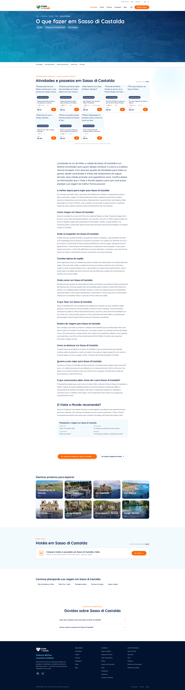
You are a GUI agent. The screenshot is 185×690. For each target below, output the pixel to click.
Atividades (93, 7)
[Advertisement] (92, 43)
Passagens (117, 7)
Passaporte (104, 671)
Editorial (137, 1)
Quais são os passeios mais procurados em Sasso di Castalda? (92, 620)
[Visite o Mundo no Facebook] (43, 673)
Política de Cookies (133, 668)
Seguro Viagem (106, 651)
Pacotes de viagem (97, 584)
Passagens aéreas (81, 584)
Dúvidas (82, 64)
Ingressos (104, 674)
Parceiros (130, 654)
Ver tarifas (137, 553)
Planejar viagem (142, 7)
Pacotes (109, 7)
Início (37, 16)
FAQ (132, 1)
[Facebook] (148, 2)
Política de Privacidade (135, 664)
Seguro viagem (113, 584)
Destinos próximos (63, 64)
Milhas (103, 661)
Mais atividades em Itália (46, 584)
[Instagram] (145, 2)
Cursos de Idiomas (107, 677)
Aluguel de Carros (106, 654)
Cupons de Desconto (107, 664)
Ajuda (147, 686)
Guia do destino (50, 64)
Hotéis (102, 7)
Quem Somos (125, 1)
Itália (56, 16)
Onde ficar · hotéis (64, 584)
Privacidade (134, 686)
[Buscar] (131, 7)
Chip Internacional (106, 658)
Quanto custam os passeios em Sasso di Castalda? (92, 627)
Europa (51, 16)
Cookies (141, 686)
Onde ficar (74, 64)
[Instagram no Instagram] (38, 673)
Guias (77, 664)
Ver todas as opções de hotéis (111, 456)
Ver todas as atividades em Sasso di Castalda (76, 456)
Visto (102, 668)
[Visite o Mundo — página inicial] (43, 7)
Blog (125, 7)
